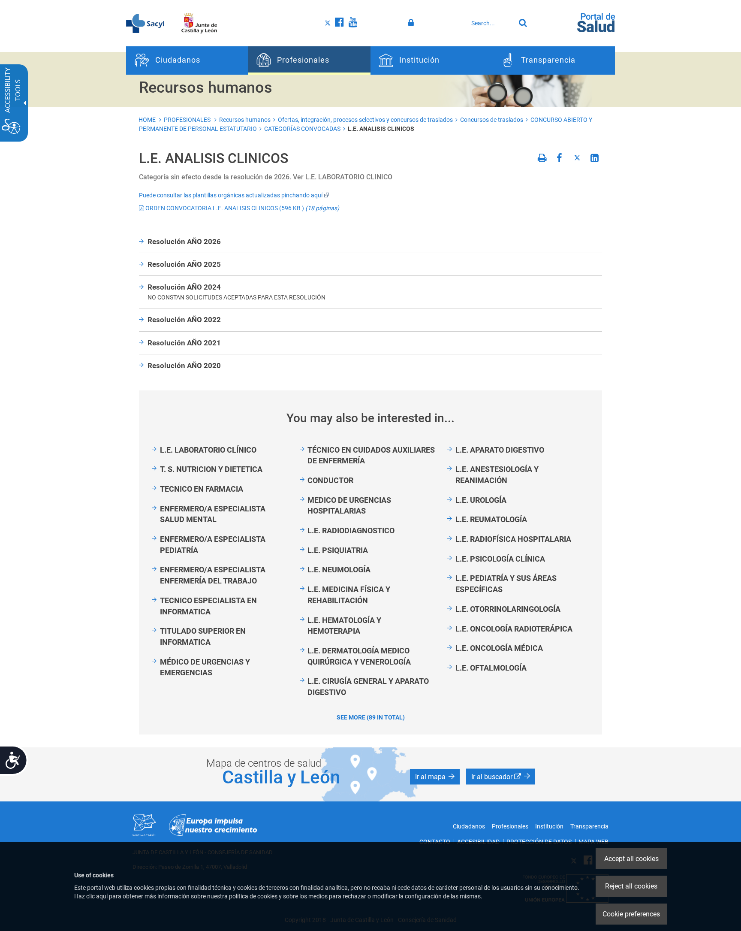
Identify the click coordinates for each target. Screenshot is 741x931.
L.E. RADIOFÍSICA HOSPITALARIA (513, 539)
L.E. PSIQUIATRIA (337, 550)
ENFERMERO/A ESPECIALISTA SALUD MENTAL (212, 514)
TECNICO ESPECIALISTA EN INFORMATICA (208, 606)
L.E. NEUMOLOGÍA (338, 569)
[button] (435, 776)
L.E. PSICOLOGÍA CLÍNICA (500, 558)
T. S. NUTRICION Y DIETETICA (211, 469)
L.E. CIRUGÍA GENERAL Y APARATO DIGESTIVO (368, 687)
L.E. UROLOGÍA (480, 500)
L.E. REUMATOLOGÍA (491, 519)
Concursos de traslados (491, 119)
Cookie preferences (631, 914)
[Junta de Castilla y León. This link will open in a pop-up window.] (199, 22)
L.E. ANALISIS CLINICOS (381, 128)
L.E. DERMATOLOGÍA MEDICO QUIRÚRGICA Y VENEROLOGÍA (359, 656)
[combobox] (491, 23)
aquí (102, 896)
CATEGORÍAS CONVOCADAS (302, 128)
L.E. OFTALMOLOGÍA (491, 667)
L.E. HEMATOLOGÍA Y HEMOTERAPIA (344, 626)
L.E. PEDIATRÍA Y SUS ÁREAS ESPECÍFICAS (506, 584)
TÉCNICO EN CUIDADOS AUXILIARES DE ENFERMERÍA (371, 455)
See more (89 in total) (371, 717)
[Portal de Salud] (596, 21)
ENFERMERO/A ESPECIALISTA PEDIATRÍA (212, 545)
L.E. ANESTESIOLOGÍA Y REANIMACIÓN (497, 475)
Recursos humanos (245, 119)
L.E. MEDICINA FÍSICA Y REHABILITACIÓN (348, 595)
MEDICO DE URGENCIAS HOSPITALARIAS (349, 506)
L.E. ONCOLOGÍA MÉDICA (499, 648)
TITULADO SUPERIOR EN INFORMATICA (203, 636)
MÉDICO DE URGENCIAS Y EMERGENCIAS (205, 667)
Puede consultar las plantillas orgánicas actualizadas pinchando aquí (230, 195)
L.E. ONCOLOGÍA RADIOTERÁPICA (513, 628)
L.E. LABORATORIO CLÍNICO (208, 449)
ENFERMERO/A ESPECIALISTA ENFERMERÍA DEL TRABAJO (212, 575)
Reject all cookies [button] (631, 886)
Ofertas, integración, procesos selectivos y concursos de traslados (365, 119)
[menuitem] (187, 60)
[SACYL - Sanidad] (145, 22)
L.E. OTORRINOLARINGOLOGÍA (507, 609)
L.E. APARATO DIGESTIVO (499, 449)
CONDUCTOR (330, 480)
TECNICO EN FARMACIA (201, 488)
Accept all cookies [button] (631, 859)
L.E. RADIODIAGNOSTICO (351, 530)
